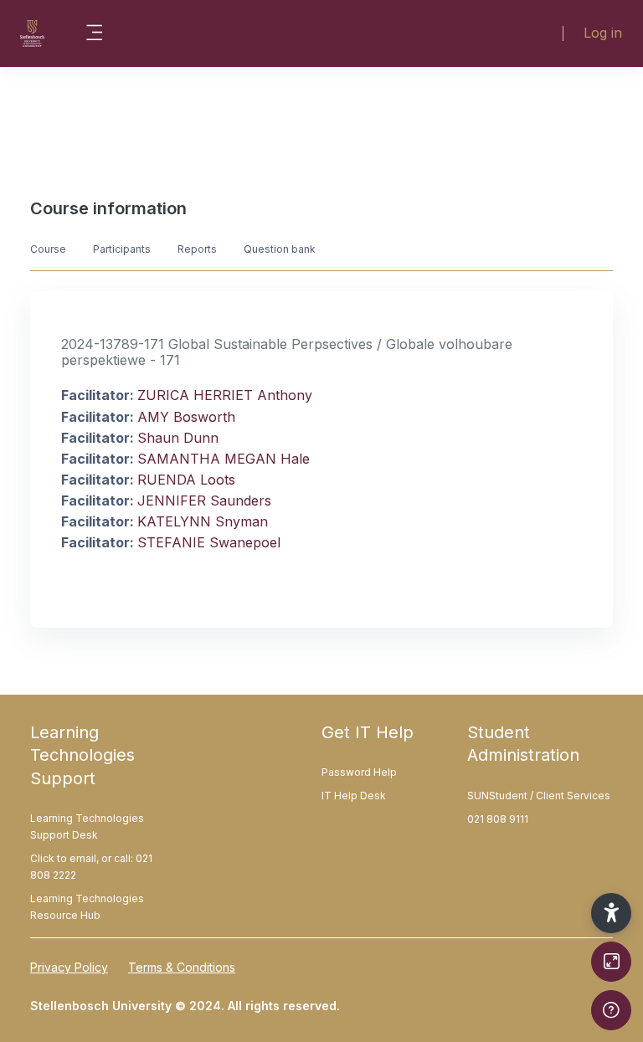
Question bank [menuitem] (280, 249)
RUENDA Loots (186, 479)
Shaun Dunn (178, 437)
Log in (603, 32)
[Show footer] (611, 1010)
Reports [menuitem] (197, 249)
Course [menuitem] (48, 249)
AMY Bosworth (186, 416)
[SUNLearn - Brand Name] (32, 33)
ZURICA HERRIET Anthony (224, 395)
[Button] (611, 962)
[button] (611, 913)
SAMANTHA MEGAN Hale (223, 458)
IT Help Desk (354, 795)
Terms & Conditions (181, 967)
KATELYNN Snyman (202, 521)
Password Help (359, 772)
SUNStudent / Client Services (538, 795)
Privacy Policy (69, 967)
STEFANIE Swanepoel (208, 542)
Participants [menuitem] (122, 249)
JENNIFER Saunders (204, 500)
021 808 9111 (497, 819)
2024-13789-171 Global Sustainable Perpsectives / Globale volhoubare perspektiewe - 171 (286, 352)
